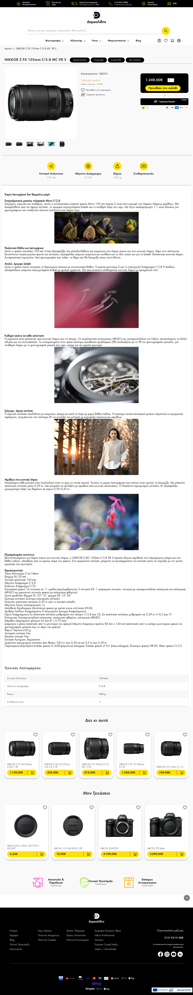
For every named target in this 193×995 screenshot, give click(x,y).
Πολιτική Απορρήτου (48, 935)
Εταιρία (13, 931)
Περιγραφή (99, 60)
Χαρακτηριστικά (79, 60)
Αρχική (8, 49)
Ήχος (95, 41)
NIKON (103, 74)
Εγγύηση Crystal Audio (106, 945)
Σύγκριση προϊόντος (95, 95)
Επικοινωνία (16, 949)
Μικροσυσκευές (117, 41)
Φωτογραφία (53, 41)
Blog (138, 41)
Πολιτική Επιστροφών (77, 940)
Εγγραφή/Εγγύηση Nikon (108, 931)
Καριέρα (14, 935)
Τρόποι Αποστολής (76, 935)
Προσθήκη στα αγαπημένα (98, 90)
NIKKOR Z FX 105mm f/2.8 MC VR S (36, 49)
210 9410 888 (173, 938)
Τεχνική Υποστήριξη (19, 945)
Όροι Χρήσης (45, 931)
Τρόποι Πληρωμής (75, 931)
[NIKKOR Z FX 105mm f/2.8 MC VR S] (9, 144)
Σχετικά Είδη (116, 60)
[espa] (172, 990)
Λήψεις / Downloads (105, 949)
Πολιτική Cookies (47, 940)
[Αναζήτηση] (166, 31)
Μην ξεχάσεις (135, 60)
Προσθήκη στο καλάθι (163, 88)
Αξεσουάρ (76, 41)
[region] (96, 3)
